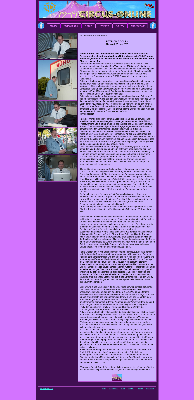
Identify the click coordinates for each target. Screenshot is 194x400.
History (120, 25)
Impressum (138, 25)
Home (53, 25)
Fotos (88, 25)
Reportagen (71, 25)
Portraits (104, 25)
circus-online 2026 (46, 389)
